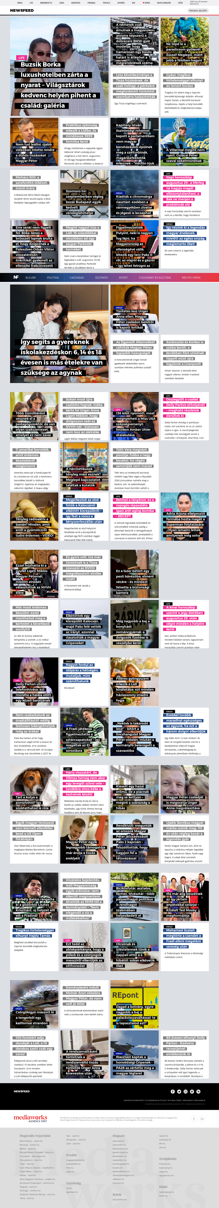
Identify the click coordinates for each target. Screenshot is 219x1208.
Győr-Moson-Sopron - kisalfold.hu (37, 1167)
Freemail (92, 3)
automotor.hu (119, 1144)
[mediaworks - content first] (30, 1119)
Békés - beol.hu (28, 1148)
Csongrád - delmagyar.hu (33, 1156)
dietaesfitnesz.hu (121, 1171)
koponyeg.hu (165, 1167)
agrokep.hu (72, 1192)
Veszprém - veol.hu (76, 1139)
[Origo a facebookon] (173, 1092)
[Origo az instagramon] (186, 1092)
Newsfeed (75, 3)
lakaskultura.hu (120, 1148)
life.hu (162, 1143)
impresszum (188, 1100)
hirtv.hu (70, 1167)
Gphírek (121, 3)
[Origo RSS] (198, 1092)
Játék (180, 3)
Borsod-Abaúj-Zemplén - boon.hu (37, 1152)
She (133, 3)
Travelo (106, 3)
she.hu (162, 1147)
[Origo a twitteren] (179, 1092)
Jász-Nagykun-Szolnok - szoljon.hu (37, 1179)
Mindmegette (46, 3)
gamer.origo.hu (120, 1152)
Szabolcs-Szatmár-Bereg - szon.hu (37, 1194)
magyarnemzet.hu (75, 1160)
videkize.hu (118, 1179)
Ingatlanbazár (164, 3)
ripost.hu (163, 1136)
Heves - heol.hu (28, 1175)
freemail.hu (165, 1164)
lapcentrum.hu (166, 1175)
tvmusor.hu (118, 1183)
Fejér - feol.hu (27, 1164)
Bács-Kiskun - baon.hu (31, 1141)
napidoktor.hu (119, 1160)
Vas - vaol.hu (72, 1136)
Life (31, 3)
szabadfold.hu (73, 1164)
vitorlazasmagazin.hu (123, 1175)
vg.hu (69, 1188)
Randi (147, 3)
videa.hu (163, 1171)
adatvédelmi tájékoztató (134, 1100)
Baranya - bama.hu (29, 1144)
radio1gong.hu (166, 1192)
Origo (19, 3)
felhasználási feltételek (156, 1100)
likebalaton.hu (120, 1156)
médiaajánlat (199, 1100)
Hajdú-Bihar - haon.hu (31, 1171)
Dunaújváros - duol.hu (31, 1160)
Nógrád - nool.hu (28, 1187)
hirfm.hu (163, 1196)
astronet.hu (118, 1141)
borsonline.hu (119, 1199)
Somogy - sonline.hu (30, 1190)
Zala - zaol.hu (73, 1143)
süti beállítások (174, 1100)
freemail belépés (198, 10)
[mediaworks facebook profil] (194, 1119)
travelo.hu (118, 1167)
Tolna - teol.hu (27, 1198)
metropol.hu (165, 1139)
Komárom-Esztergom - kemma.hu (37, 1183)
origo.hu (70, 1171)
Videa (61, 3)
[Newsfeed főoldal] (22, 1092)
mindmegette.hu (121, 1164)
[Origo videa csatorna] (192, 1092)
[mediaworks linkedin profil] (202, 1119)
